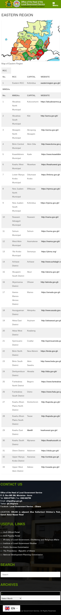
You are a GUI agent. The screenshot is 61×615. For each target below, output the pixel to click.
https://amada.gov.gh (50, 292)
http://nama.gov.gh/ (50, 217)
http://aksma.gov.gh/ (50, 272)
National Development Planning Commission (23, 554)
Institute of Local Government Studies (19, 543)
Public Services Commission (16, 547)
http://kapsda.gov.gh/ (50, 416)
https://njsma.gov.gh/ (50, 203)
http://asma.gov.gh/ (49, 116)
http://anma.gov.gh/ (50, 130)
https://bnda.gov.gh (49, 351)
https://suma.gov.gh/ (50, 231)
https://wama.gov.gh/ (50, 241)
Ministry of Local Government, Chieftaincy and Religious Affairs (31, 539)
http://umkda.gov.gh (50, 457)
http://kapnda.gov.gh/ (50, 402)
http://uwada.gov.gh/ (50, 467)
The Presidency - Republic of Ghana (19, 550)
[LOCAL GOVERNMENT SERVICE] (25, 4)
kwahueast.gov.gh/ (49, 430)
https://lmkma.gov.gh (50, 174)
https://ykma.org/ (48, 251)
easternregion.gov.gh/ (50, 83)
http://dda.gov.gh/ (49, 371)
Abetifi (30, 430)
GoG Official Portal (11, 532)
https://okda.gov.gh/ (50, 450)
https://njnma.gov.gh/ (50, 189)
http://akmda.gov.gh (49, 282)
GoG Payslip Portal (11, 535)
